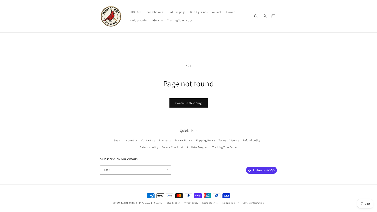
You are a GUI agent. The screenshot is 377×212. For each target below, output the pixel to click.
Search (118, 140)
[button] (157, 20)
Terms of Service (229, 140)
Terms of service (210, 202)
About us (132, 140)
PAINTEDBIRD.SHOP (131, 203)
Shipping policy (230, 202)
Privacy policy (191, 202)
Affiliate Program (198, 147)
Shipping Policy (205, 140)
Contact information (253, 202)
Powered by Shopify (152, 203)
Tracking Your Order (224, 147)
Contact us (148, 140)
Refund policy (251, 140)
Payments (165, 140)
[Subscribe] (166, 170)
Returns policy (149, 147)
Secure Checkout (172, 147)
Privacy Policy (183, 140)
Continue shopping (188, 103)
